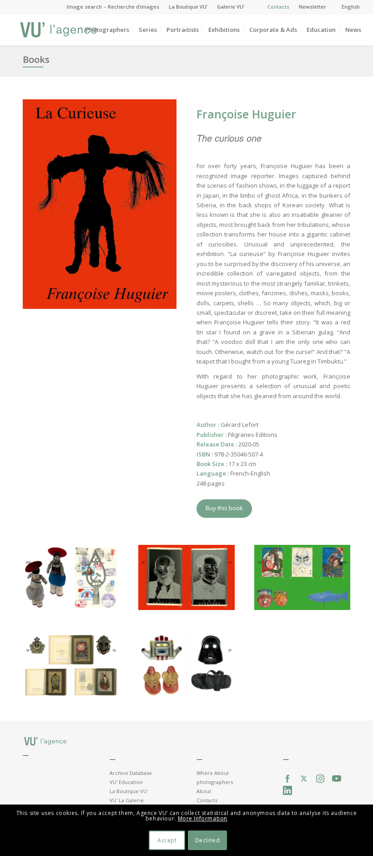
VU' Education (126, 782)
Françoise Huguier (246, 114)
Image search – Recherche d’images (113, 6)
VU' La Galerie (127, 800)
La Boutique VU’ (188, 6)
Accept (167, 840)
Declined (207, 840)
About (204, 791)
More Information (203, 818)
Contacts (278, 6)
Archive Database (131, 772)
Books (36, 59)
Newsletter (312, 6)
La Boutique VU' (129, 791)
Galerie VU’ (230, 6)
